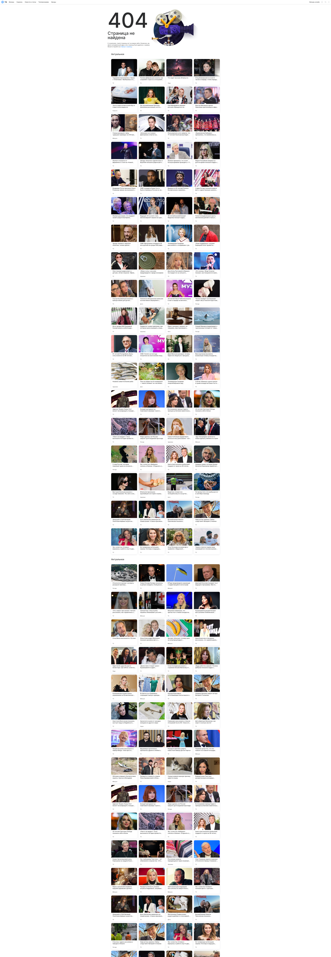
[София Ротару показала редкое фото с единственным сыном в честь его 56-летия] (207, 182)
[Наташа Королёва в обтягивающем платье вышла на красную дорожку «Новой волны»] (179, 853)
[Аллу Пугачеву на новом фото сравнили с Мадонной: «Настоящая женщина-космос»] (179, 541)
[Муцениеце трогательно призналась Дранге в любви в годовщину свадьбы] (152, 908)
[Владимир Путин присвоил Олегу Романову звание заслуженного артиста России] (124, 182)
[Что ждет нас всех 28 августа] (179, 72)
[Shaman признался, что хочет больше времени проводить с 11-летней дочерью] (179, 155)
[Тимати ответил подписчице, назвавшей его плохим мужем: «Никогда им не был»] (207, 541)
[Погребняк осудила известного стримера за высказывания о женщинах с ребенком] (207, 707)
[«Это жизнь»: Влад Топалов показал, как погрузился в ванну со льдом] (207, 265)
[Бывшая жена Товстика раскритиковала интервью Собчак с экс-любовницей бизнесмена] (207, 936)
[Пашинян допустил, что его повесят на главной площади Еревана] (207, 908)
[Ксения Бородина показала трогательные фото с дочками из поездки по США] (179, 652)
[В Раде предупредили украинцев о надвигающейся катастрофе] (179, 743)
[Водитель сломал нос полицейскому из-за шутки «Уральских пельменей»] (179, 486)
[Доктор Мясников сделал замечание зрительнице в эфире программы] (207, 99)
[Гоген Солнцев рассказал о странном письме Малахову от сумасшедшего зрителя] (179, 826)
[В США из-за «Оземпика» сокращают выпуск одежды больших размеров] (152, 853)
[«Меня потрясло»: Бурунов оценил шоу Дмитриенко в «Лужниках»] (179, 569)
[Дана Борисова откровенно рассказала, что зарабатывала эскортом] (207, 798)
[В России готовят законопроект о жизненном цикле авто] (152, 707)
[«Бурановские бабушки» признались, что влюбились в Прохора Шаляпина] (207, 127)
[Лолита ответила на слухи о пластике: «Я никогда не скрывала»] (207, 652)
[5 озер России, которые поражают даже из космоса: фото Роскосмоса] (124, 458)
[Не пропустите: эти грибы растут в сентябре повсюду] (207, 486)
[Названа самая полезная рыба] (124, 376)
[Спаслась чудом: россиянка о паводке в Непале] (124, 569)
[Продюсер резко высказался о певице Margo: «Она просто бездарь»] (124, 908)
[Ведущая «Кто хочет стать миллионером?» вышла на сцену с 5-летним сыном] (152, 210)
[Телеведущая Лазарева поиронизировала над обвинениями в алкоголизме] (179, 376)
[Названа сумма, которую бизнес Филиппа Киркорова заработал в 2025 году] (207, 458)
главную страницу (126, 47)
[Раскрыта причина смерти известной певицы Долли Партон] (179, 908)
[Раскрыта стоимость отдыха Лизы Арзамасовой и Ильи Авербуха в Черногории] (152, 936)
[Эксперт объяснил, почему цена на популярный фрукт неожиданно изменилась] (179, 798)
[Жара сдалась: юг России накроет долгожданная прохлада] (152, 431)
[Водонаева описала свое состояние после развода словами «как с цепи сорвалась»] (152, 569)
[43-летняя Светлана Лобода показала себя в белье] (207, 403)
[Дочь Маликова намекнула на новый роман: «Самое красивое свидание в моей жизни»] (152, 514)
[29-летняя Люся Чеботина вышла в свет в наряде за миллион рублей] (179, 293)
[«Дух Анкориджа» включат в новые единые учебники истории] (207, 431)
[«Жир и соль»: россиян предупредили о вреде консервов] (152, 265)
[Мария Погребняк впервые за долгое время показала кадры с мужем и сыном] (207, 155)
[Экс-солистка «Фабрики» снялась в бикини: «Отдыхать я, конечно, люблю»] (152, 458)
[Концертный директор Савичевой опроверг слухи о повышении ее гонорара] (152, 403)
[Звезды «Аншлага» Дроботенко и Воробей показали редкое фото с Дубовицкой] (152, 155)
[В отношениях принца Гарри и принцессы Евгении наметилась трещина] (179, 403)
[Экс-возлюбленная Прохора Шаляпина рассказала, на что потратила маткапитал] (152, 99)
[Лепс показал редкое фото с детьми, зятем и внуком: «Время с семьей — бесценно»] (124, 265)
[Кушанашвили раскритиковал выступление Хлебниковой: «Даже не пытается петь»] (207, 770)
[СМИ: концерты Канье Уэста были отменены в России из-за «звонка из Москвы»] (152, 182)
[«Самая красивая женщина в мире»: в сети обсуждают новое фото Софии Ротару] (152, 652)
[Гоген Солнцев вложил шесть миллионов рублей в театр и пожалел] (207, 210)
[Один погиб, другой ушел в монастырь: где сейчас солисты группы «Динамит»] (124, 826)
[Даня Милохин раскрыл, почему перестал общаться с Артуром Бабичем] (179, 348)
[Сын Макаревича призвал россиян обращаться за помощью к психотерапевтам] (179, 99)
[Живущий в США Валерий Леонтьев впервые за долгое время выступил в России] (124, 514)
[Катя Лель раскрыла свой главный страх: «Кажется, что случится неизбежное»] (124, 624)
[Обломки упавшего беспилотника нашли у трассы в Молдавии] (124, 936)
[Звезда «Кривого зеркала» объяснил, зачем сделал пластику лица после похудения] (124, 238)
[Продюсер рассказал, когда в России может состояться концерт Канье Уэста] (179, 679)
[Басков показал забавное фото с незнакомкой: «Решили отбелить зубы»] (207, 624)
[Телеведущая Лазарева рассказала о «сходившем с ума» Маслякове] (179, 238)
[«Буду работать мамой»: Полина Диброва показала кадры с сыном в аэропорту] (207, 826)
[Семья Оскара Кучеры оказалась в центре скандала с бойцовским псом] (152, 743)
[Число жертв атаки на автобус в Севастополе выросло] (124, 99)
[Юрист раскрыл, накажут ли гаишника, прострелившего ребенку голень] (179, 320)
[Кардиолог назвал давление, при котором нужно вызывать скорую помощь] (152, 320)
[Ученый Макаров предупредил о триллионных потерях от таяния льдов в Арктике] (207, 320)
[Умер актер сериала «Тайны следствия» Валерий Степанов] (207, 514)
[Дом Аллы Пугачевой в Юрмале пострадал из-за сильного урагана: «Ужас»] (179, 265)
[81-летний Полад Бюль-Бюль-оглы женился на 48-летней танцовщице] (124, 348)
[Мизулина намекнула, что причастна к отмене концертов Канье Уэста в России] (179, 770)
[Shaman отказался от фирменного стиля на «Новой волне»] (124, 155)
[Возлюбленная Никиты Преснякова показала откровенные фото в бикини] (179, 514)
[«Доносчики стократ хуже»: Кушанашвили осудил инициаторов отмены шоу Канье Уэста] (152, 826)
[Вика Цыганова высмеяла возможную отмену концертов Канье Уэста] (207, 348)
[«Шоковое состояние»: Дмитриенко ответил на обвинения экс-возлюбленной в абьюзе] (152, 127)
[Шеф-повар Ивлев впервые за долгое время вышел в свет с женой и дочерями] (179, 596)
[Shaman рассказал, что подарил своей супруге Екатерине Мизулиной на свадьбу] (124, 210)
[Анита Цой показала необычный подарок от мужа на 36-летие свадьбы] (179, 458)
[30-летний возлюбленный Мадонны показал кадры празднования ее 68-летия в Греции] (179, 210)
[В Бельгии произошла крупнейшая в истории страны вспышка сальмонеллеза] (152, 486)
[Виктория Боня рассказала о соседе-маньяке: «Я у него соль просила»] (124, 486)
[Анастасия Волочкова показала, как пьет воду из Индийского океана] (124, 881)
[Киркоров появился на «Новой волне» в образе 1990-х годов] (152, 679)
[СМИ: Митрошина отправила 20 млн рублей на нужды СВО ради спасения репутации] (152, 238)
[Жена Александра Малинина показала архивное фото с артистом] (152, 798)
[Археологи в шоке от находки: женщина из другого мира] (152, 881)
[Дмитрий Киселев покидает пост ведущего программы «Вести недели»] (207, 743)
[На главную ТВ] (5, 2)
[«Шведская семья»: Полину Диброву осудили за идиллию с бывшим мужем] (124, 707)
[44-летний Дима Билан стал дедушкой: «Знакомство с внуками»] (179, 624)
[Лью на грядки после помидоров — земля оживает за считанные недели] (152, 376)
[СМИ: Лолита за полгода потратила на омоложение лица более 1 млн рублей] (152, 348)
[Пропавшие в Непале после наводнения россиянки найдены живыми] (124, 596)
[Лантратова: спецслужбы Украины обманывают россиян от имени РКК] (152, 770)
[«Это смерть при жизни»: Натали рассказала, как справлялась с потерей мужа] (124, 770)
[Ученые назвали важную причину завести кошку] (179, 936)
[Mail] (2, 2)
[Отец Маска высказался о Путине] (124, 798)
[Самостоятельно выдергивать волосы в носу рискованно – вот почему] (179, 431)
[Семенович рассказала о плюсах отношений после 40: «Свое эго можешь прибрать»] (179, 881)
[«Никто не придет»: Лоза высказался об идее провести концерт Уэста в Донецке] (124, 431)
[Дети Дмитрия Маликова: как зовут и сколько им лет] (207, 881)
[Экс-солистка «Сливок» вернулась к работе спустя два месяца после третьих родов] (124, 541)
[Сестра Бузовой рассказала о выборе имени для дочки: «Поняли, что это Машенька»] (124, 293)
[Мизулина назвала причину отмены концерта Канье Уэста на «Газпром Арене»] (152, 596)
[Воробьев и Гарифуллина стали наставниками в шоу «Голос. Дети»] (207, 679)
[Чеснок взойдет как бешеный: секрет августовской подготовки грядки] (207, 293)
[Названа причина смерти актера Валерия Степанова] (207, 853)
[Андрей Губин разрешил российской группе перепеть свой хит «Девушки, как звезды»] (124, 652)
